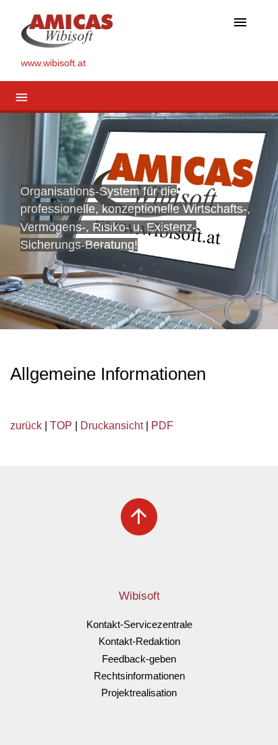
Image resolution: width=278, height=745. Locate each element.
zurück (26, 425)
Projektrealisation (139, 692)
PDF (162, 425)
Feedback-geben (139, 659)
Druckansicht (111, 425)
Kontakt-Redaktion (139, 641)
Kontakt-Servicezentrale (139, 624)
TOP (61, 425)
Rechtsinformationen (139, 675)
